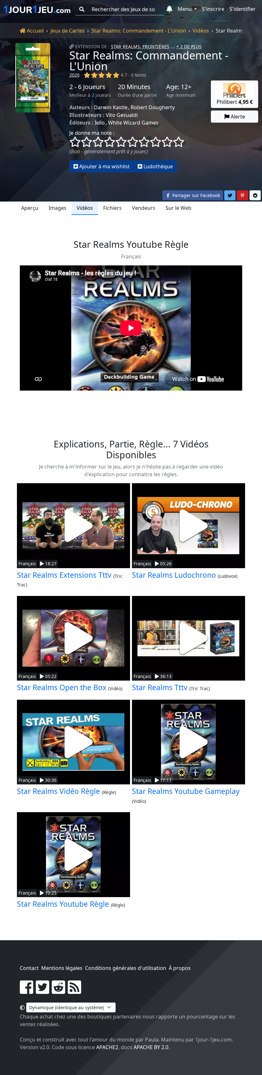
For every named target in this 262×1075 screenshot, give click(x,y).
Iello (100, 122)
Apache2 (107, 1047)
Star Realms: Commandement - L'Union (138, 30)
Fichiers (112, 207)
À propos (180, 968)
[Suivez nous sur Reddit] (58, 991)
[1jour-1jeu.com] (37, 9)
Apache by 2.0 (151, 1047)
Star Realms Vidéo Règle (58, 791)
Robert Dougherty (153, 107)
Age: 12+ (178, 87)
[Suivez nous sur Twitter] (42, 991)
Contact (29, 968)
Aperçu (29, 207)
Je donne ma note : (91, 132)
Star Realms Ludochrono (174, 575)
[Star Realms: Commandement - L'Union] (33, 107)
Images (57, 207)
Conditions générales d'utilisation (125, 968)
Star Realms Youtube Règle (63, 904)
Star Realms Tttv (160, 687)
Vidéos (201, 30)
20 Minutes (134, 87)
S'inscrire (213, 8)
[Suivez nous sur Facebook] (26, 991)
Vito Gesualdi (122, 114)
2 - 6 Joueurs (87, 87)
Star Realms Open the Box (61, 687)
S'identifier (242, 8)
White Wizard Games (133, 122)
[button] (169, 9)
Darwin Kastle (110, 107)
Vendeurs (143, 207)
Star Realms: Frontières (140, 46)
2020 (74, 75)
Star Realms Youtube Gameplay (186, 791)
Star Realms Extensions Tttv (64, 575)
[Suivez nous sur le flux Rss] (74, 991)
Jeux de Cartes (67, 30)
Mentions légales (61, 968)
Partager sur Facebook (195, 195)
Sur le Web (178, 207)
